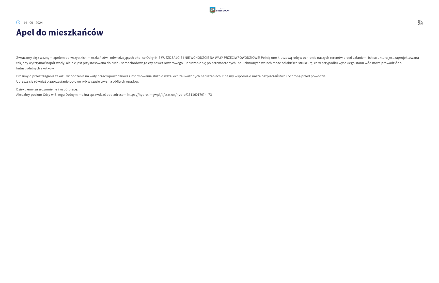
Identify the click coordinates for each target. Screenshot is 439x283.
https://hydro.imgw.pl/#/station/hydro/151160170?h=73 (169, 94)
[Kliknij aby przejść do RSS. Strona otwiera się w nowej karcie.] (420, 22)
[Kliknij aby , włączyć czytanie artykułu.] (20, 47)
